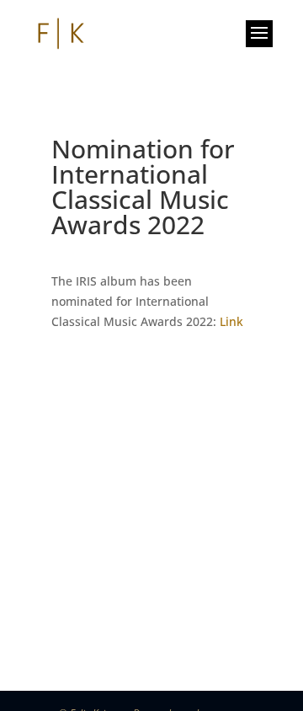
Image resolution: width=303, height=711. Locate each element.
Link (231, 321)
